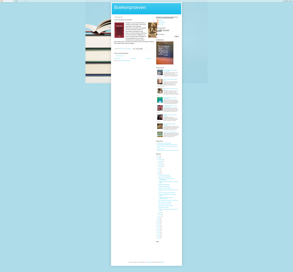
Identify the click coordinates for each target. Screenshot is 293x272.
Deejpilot (149, 262)
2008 (158, 238)
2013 (158, 229)
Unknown (161, 20)
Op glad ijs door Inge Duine (164, 186)
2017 (158, 221)
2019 (158, 218)
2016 (158, 223)
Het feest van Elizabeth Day (164, 184)
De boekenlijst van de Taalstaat (164, 188)
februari (160, 214)
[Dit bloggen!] (137, 49)
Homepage (133, 58)
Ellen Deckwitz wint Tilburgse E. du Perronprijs (168, 200)
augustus (160, 166)
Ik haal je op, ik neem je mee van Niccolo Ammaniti (170, 106)
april (159, 173)
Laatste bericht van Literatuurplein (164, 143)
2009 (158, 236)
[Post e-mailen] (134, 48)
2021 (158, 156)
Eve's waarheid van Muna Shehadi (165, 205)
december (160, 159)
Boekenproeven (130, 7)
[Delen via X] (139, 49)
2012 (158, 230)
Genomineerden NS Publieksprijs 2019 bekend (167, 144)
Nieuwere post (117, 58)
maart (159, 212)
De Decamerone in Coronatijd (164, 203)
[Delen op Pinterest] (142, 49)
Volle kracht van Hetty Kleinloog (164, 177)
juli (159, 168)
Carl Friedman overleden (163, 207)
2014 (158, 227)
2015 (158, 225)
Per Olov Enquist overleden (164, 175)
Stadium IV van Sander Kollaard (170, 132)
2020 (158, 157)
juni (159, 170)
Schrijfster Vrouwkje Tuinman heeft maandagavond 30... (165, 198)
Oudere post (148, 58)
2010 (158, 234)
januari (160, 216)
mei (159, 171)
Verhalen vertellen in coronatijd (164, 202)
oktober (160, 162)
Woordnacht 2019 (161, 148)
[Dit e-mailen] (136, 49)
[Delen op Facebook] (140, 49)
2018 (158, 220)
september (160, 164)
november (160, 161)
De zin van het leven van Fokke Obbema (166, 192)
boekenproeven (162, 22)
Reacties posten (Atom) (125, 60)
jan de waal (161, 24)
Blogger (162, 262)
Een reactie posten (120, 55)
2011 (158, 232)
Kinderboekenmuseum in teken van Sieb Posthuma (167, 150)
